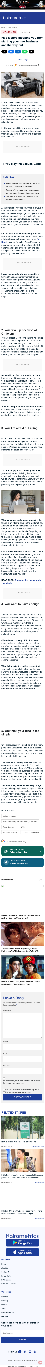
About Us (4, 1268)
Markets (4, 1304)
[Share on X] (4, 51)
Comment (7, 1010)
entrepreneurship (9, 816)
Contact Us (5, 1272)
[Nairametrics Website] (14, 17)
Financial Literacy (7, 1312)
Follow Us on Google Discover (28, 65)
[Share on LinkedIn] (18, 51)
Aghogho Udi (39, 1182)
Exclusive (4, 1296)
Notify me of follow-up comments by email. (22, 1089)
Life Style (4, 1316)
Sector (3, 1308)
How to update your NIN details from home (18, 1141)
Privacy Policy (6, 1276)
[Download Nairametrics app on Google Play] (22, 1242)
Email (6, 1053)
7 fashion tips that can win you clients (21, 581)
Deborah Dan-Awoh (37, 1146)
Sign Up (22, 1339)
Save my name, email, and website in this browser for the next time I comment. (21, 1081)
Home (3, 27)
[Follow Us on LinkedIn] (25, 1351)
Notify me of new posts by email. (18, 1092)
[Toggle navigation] (38, 18)
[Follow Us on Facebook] (19, 1351)
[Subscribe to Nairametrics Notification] (40, 1362)
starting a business (10, 832)
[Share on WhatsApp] (25, 51)
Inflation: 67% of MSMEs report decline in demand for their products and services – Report (21, 1212)
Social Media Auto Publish (14, 1366)
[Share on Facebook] (11, 51)
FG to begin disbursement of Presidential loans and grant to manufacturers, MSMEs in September (22, 1176)
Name (6, 1041)
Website (7, 1065)
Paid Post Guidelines (8, 1284)
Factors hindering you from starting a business (20, 821)
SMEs (23, 827)
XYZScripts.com (33, 1366)
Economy (4, 1300)
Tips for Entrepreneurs (30, 832)
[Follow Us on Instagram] (30, 1351)
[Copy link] (31, 51)
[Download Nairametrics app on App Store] (22, 1252)
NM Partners (6, 1280)
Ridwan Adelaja (23, 60)
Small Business (12, 27)
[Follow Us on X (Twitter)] (35, 1351)
